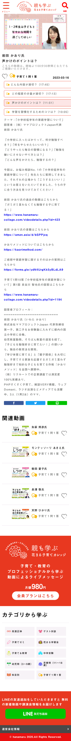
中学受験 (48, 653)
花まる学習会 (51, 642)
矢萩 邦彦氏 (39, 427)
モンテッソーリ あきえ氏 (48, 448)
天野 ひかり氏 (41, 510)
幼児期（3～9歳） (22, 664)
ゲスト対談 (49, 631)
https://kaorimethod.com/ (23, 249)
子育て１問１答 (26, 76)
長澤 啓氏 (38, 489)
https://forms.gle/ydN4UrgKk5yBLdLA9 (33, 269)
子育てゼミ (18, 642)
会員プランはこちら (35, 596)
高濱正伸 (17, 631)
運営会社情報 (11, 729)
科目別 (16, 675)
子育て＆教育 (19, 653)
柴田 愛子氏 (39, 468)
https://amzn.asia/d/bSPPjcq (26, 234)
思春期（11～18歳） (53, 664)
